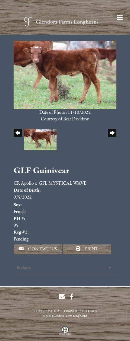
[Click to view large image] (65, 74)
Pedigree (24, 268)
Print (91, 249)
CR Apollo (24, 183)
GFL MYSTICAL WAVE (62, 183)
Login (91, 311)
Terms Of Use (73, 311)
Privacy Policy (47, 311)
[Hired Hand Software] (65, 332)
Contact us (42, 249)
